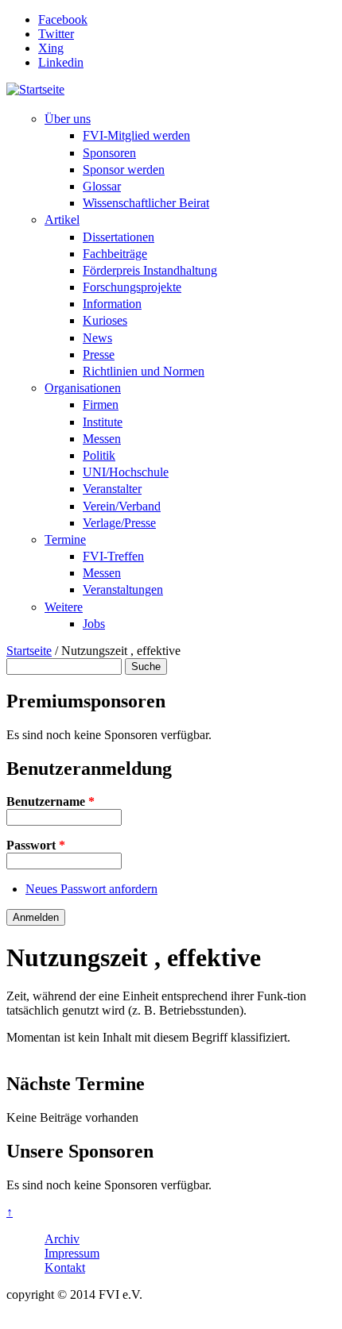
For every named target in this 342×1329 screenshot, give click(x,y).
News (97, 338)
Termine (65, 539)
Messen (102, 438)
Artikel (62, 219)
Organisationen (83, 388)
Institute (102, 422)
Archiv (62, 1239)
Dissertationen (118, 237)
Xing (51, 48)
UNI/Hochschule (126, 472)
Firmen (101, 404)
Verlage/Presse (119, 523)
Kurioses (105, 320)
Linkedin (61, 62)
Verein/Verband (122, 506)
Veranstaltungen (123, 589)
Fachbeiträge (115, 253)
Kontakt (65, 1267)
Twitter (56, 33)
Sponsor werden (124, 169)
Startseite (29, 650)
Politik (99, 455)
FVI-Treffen (113, 556)
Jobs (94, 623)
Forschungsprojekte (132, 287)
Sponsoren (109, 153)
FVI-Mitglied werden (136, 135)
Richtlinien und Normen (143, 371)
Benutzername (50, 801)
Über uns (68, 118)
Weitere (64, 607)
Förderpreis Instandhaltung (150, 270)
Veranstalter (112, 488)
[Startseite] (35, 89)
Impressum (72, 1253)
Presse (99, 354)
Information (112, 303)
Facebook (62, 19)
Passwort (35, 845)
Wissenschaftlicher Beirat (146, 203)
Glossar (102, 186)
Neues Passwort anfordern (91, 889)
